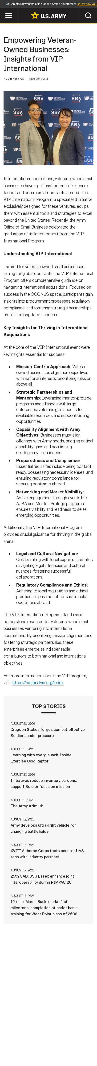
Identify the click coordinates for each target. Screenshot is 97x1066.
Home (23, 1039)
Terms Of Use (23, 1045)
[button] (2, 10)
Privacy (71, 1039)
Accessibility (56, 1045)
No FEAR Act (25, 1052)
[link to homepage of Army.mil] (48, 15)
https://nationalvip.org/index (38, 682)
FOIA (81, 1045)
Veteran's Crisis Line (63, 1052)
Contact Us (46, 1039)
